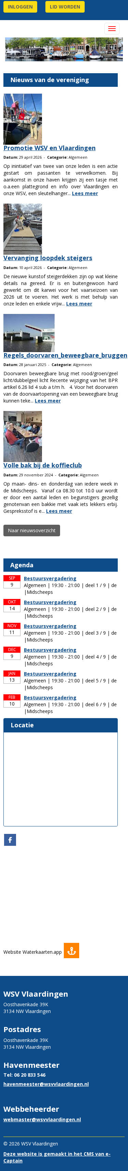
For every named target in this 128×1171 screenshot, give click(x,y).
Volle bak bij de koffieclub (42, 465)
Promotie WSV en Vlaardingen (49, 148)
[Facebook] (10, 840)
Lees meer (85, 193)
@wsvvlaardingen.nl (46, 1084)
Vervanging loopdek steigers (47, 258)
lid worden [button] (65, 6)
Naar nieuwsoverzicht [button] (32, 530)
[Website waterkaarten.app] (71, 952)
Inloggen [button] (20, 6)
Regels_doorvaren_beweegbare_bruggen (65, 355)
